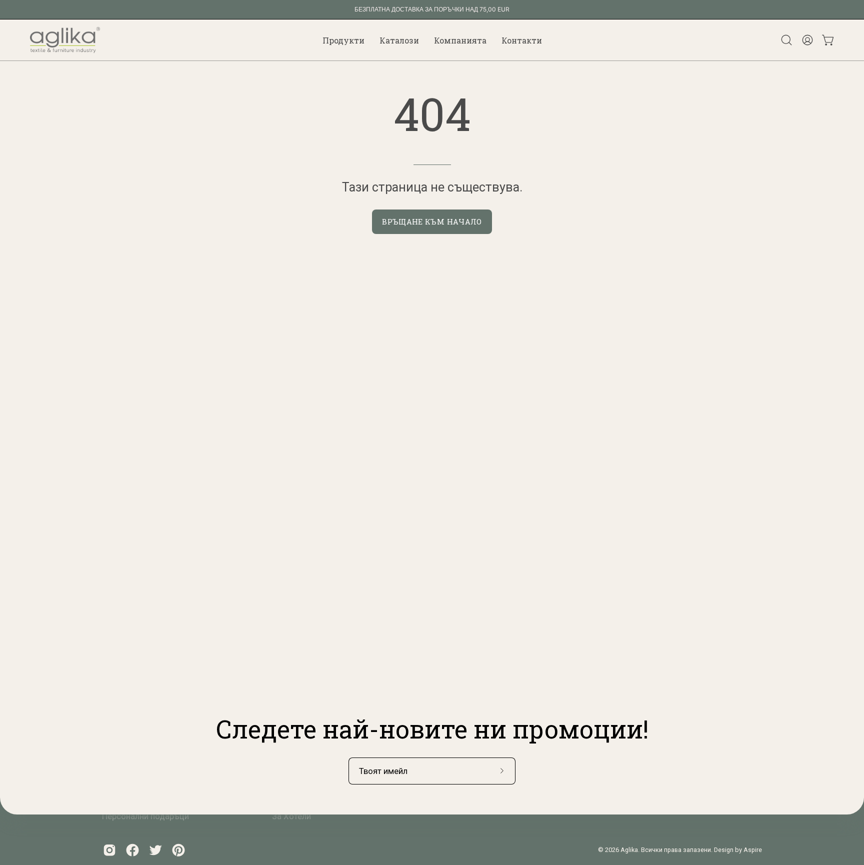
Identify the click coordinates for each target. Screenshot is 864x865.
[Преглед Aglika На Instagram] (109, 850)
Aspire (753, 850)
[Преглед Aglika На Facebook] (132, 850)
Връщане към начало (432, 221)
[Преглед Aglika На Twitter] (155, 850)
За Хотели (291, 816)
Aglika (629, 850)
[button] (343, 40)
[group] (432, 9)
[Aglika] (65, 40)
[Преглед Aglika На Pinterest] (178, 850)
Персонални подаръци (145, 816)
